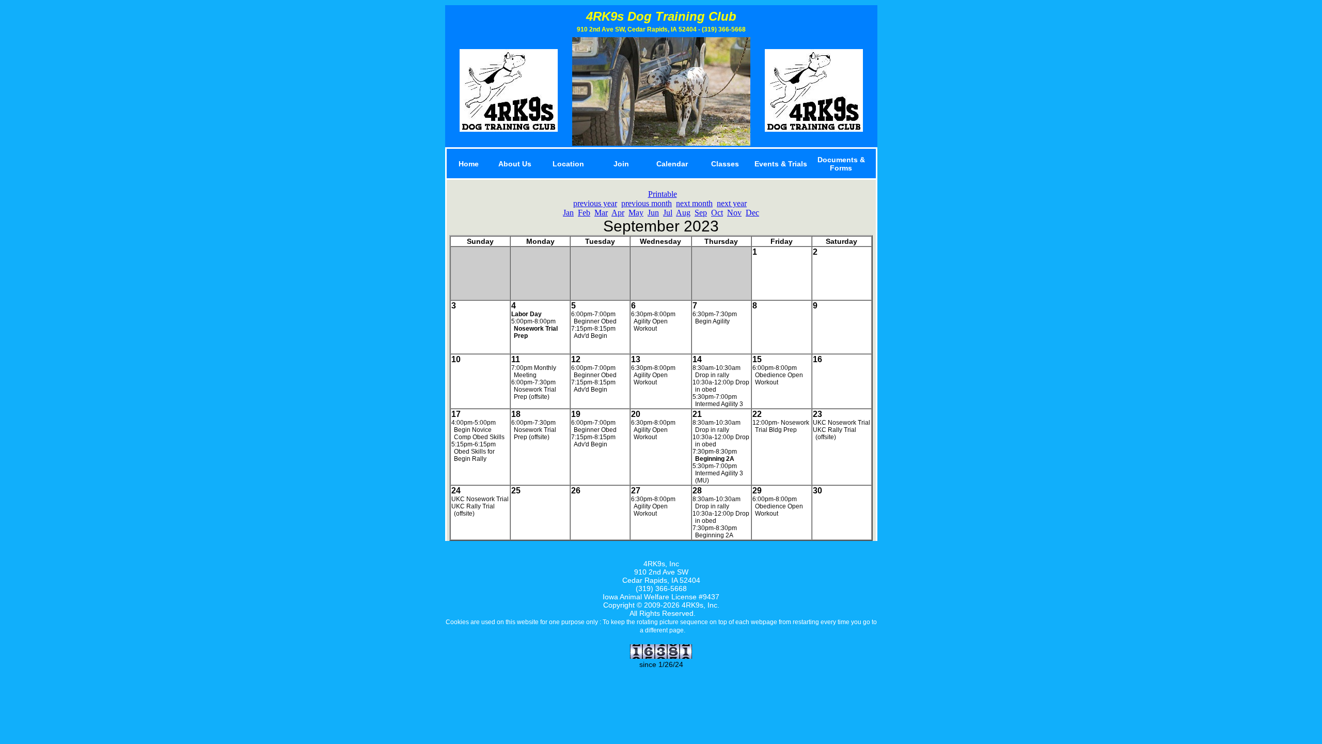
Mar (601, 212)
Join (621, 164)
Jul (667, 212)
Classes (725, 164)
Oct (717, 212)
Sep (701, 212)
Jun (653, 212)
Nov (734, 212)
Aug (683, 212)
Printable (662, 194)
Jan (568, 212)
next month (694, 203)
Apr (617, 212)
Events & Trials (780, 164)
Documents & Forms (841, 164)
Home (469, 164)
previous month (646, 203)
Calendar (672, 164)
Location (568, 164)
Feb (584, 212)
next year (732, 203)
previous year (595, 203)
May (635, 212)
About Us (514, 164)
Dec (752, 212)
